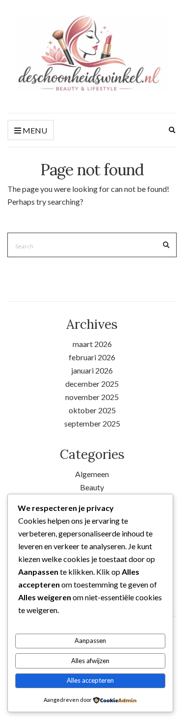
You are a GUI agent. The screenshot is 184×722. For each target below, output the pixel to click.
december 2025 (92, 383)
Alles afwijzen (90, 661)
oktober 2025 (92, 410)
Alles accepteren (90, 680)
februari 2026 (92, 357)
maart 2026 (92, 343)
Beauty (92, 487)
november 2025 (92, 396)
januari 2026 (92, 370)
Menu (34, 130)
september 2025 (92, 423)
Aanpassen (90, 640)
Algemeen (92, 474)
